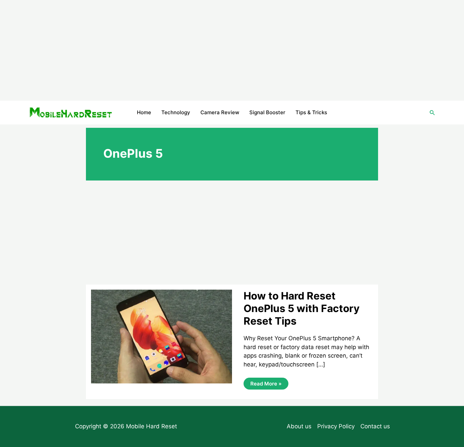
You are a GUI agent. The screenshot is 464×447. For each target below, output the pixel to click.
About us (299, 426)
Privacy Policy (336, 426)
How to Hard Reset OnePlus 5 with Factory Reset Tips (302, 308)
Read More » (266, 385)
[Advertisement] (232, 50)
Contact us (375, 426)
